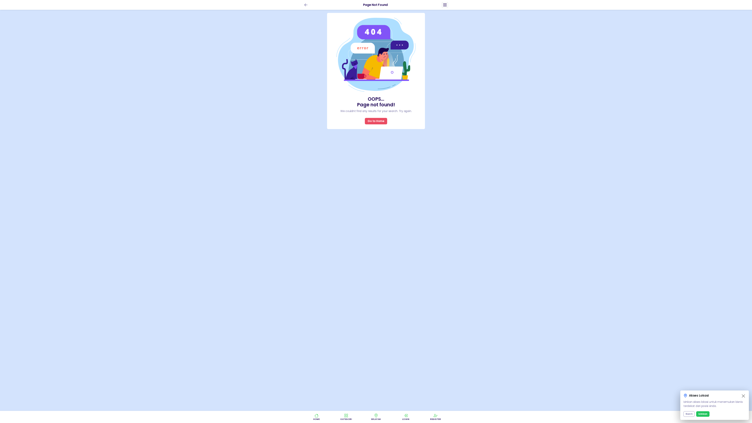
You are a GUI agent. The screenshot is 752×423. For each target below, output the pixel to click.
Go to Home (376, 121)
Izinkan (702, 414)
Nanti (689, 414)
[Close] (743, 396)
